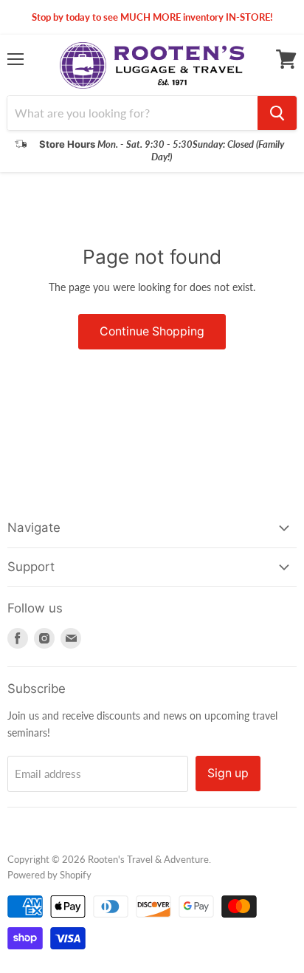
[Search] (277, 113)
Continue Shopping (152, 331)
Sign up (228, 773)
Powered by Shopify (49, 875)
